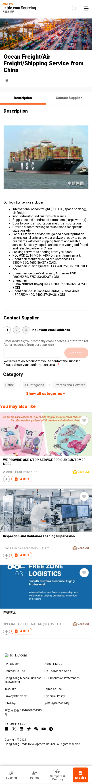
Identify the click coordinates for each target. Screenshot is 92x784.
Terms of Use (53, 689)
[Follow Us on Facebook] (7, 729)
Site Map (10, 703)
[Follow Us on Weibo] (29, 729)
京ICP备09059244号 (57, 703)
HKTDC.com (12, 663)
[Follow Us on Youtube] (44, 729)
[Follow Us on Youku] (51, 729)
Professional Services (70, 385)
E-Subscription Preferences (61, 678)
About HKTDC (53, 663)
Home (9, 385)
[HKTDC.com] (46, 657)
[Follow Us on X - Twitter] (14, 729)
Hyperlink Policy (54, 696)
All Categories (34, 385)
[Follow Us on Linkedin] (21, 729)
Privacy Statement (16, 696)
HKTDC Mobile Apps (57, 671)
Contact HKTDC (15, 671)
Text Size (10, 689)
